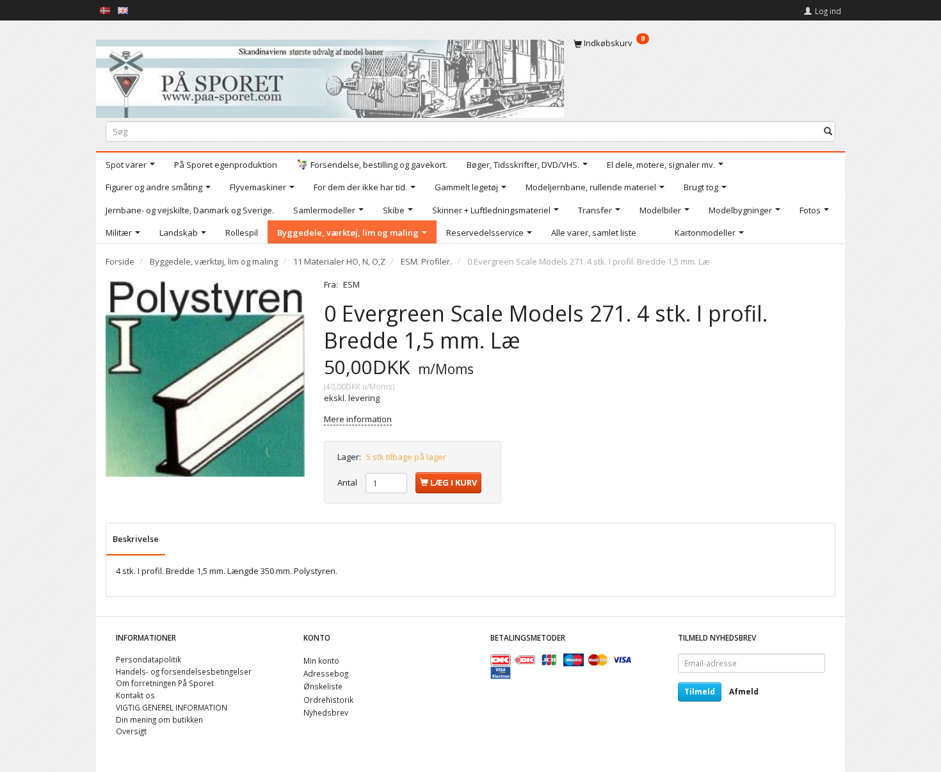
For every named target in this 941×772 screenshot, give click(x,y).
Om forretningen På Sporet (165, 683)
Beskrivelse (136, 539)
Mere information (358, 419)
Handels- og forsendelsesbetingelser (184, 671)
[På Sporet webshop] (330, 76)
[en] (123, 9)
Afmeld (744, 691)
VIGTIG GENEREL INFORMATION (171, 707)
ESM (351, 284)
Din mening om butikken (159, 719)
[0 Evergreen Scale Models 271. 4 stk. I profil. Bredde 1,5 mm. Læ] (205, 378)
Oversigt (131, 731)
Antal (348, 482)
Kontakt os (135, 695)
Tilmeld (699, 691)
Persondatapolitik (148, 659)
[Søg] (828, 131)
